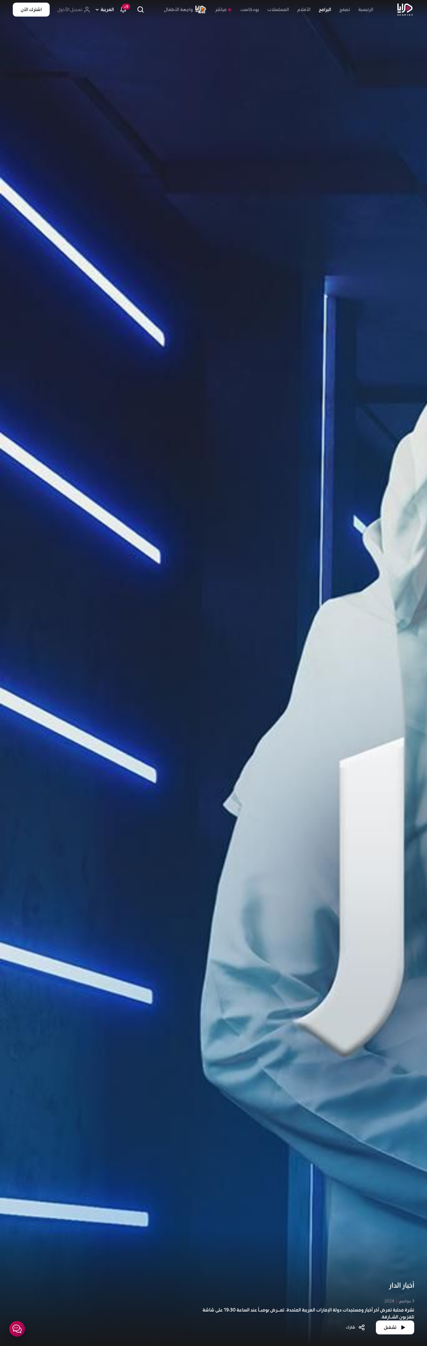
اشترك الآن (31, 9)
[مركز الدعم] (17, 1329)
